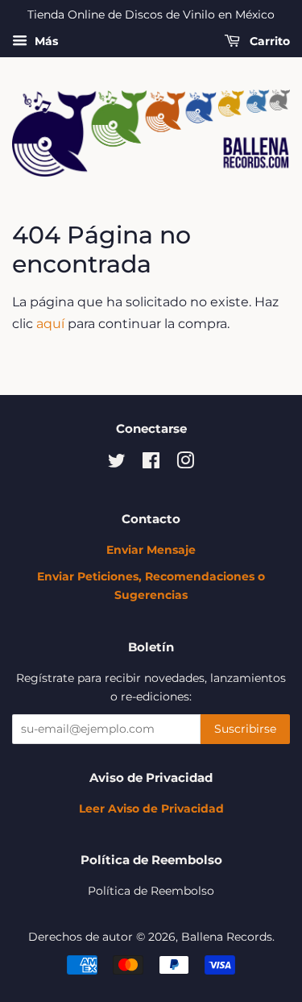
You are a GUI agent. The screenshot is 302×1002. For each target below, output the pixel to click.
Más (44, 41)
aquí (50, 323)
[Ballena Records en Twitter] (117, 463)
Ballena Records (226, 936)
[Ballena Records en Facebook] (151, 463)
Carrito (268, 41)
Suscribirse (245, 728)
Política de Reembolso (151, 890)
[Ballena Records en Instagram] (185, 463)
